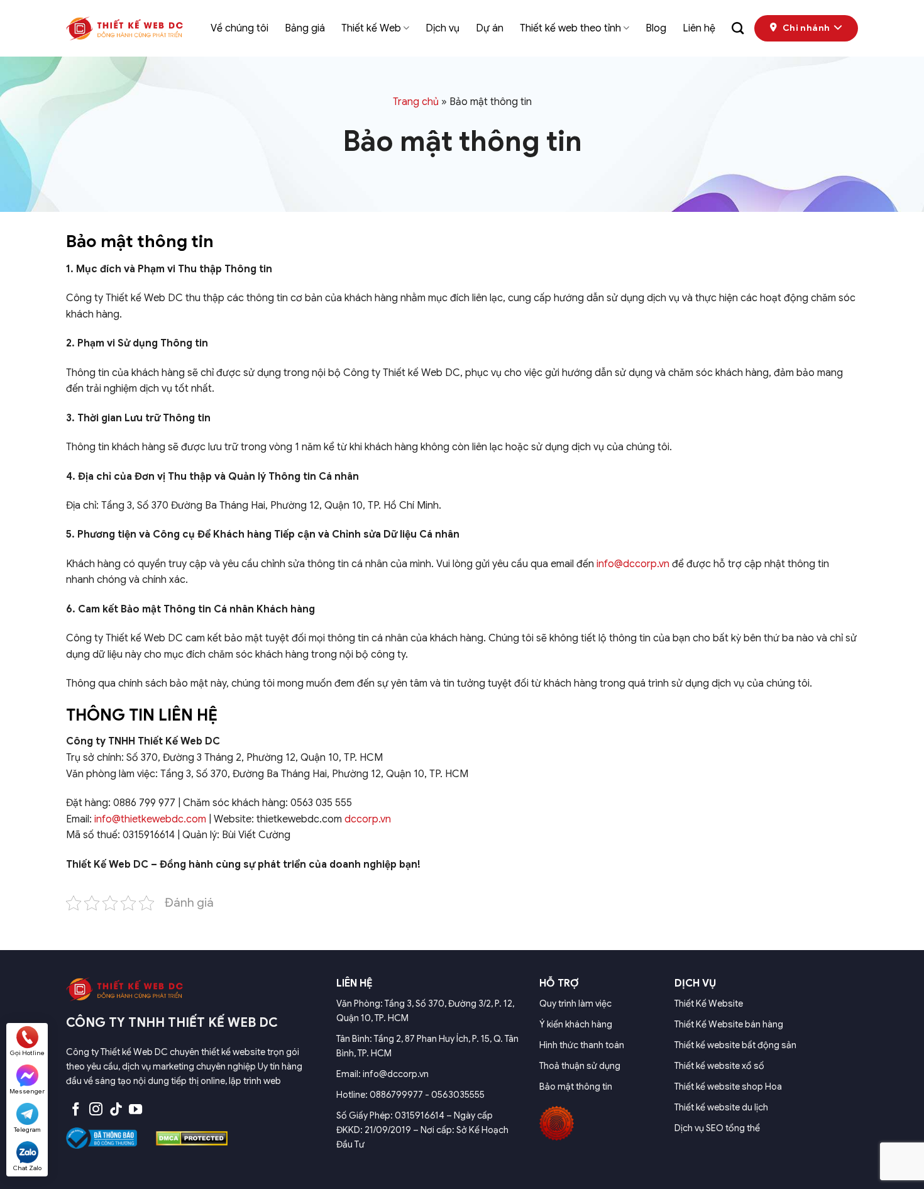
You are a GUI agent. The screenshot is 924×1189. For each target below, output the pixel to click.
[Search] (738, 27)
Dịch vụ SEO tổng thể (717, 1128)
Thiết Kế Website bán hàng (728, 1024)
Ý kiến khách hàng (575, 1024)
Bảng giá (305, 28)
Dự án (489, 28)
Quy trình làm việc (575, 1003)
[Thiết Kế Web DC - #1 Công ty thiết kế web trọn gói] (129, 28)
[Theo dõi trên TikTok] (116, 1110)
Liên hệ (699, 28)
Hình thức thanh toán (581, 1045)
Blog (656, 28)
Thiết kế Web (371, 28)
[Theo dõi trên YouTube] (135, 1110)
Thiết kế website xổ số (719, 1065)
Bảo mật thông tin (575, 1086)
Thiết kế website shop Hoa (728, 1086)
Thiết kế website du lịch (721, 1107)
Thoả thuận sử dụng (579, 1065)
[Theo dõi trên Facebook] (75, 1110)
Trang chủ (416, 102)
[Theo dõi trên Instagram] (95, 1110)
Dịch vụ (442, 28)
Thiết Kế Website (708, 1003)
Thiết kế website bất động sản (735, 1045)
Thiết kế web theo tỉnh (570, 28)
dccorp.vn (367, 819)
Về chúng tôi (239, 28)
